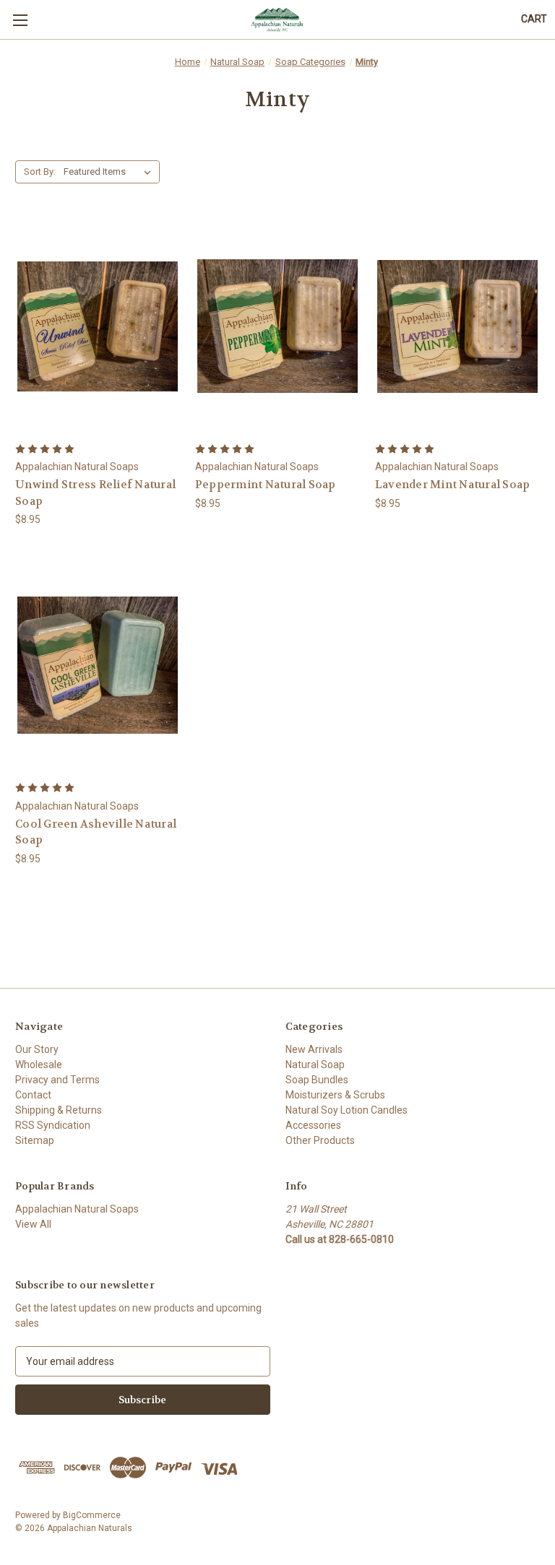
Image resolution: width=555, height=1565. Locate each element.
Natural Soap (315, 1064)
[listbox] (110, 172)
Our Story (37, 1049)
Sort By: (40, 171)
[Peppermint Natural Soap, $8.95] (277, 327)
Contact (33, 1095)
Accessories (313, 1125)
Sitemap (34, 1140)
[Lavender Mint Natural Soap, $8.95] (457, 327)
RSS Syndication (52, 1125)
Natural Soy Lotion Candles (346, 1110)
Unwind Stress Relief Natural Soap (95, 492)
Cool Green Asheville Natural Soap (95, 832)
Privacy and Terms (57, 1079)
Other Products (320, 1140)
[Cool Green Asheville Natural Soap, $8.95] (97, 665)
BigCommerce (92, 1515)
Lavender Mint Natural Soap (452, 484)
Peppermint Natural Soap (265, 484)
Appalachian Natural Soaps (77, 1209)
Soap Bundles (316, 1079)
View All (33, 1224)
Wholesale (38, 1064)
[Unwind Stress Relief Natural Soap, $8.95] (97, 327)
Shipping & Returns (58, 1110)
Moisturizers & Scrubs (335, 1095)
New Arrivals (314, 1049)
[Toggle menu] (20, 20)
